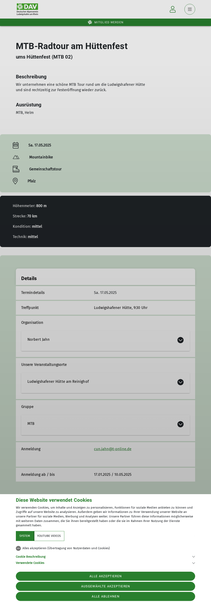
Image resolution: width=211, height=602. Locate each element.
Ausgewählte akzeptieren (105, 586)
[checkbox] (105, 548)
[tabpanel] (105, 554)
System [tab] (24, 536)
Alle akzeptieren (105, 576)
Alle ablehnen (105, 596)
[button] (105, 556)
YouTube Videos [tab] (49, 536)
